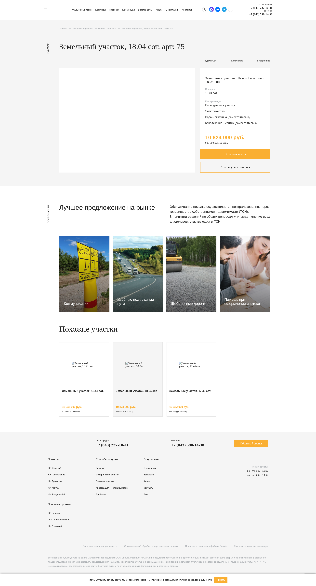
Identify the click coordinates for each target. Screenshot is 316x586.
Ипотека (100, 468)
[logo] (60, 10)
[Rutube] (56, 546)
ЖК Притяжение (56, 474)
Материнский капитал (107, 474)
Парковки (114, 9)
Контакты (187, 9)
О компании (172, 9)
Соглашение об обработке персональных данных (151, 546)
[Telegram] (63, 546)
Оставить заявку (235, 154)
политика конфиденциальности (194, 579)
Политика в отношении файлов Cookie (206, 546)
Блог (146, 494)
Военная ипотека (105, 481)
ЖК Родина (54, 513)
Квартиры (100, 9)
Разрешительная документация (251, 546)
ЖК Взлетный (55, 526)
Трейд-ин (101, 494)
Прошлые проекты (59, 504)
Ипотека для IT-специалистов (112, 487)
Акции (159, 9)
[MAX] (69, 546)
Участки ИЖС (145, 9)
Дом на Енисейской (58, 519)
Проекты (53, 459)
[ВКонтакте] (49, 546)
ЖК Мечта (53, 487)
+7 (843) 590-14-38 (260, 14)
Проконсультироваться (235, 167)
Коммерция (128, 9)
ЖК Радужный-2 (56, 494)
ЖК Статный (54, 468)
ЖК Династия (55, 481)
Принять (221, 580)
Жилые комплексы (82, 9)
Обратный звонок (251, 443)
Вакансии (149, 474)
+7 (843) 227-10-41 (260, 7)
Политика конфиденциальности (100, 546)
